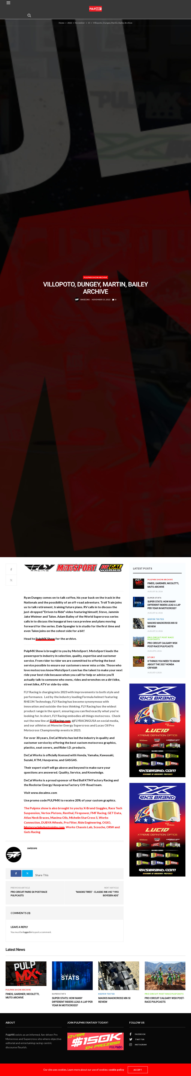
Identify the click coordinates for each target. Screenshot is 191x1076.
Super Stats (155, 598)
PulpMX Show (45, 638)
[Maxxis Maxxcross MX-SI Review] (138, 623)
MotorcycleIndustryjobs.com (44, 827)
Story (151, 657)
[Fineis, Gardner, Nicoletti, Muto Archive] (138, 582)
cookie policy (116, 1069)
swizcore (85, 299)
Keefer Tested (156, 619)
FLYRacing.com (60, 720)
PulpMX (10, 1034)
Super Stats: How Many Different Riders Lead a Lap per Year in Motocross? (164, 605)
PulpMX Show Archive (95, 277)
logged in (27, 932)
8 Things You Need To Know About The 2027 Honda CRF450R (164, 664)
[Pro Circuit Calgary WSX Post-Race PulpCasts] (138, 641)
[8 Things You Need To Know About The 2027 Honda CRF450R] (138, 661)
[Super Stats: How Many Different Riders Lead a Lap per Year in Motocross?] (138, 602)
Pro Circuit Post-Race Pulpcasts (161, 638)
